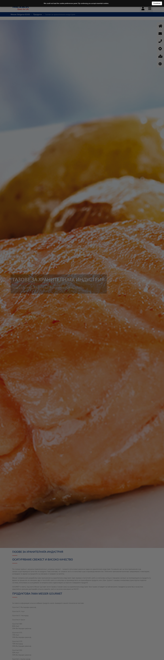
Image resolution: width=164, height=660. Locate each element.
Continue (156, 3)
